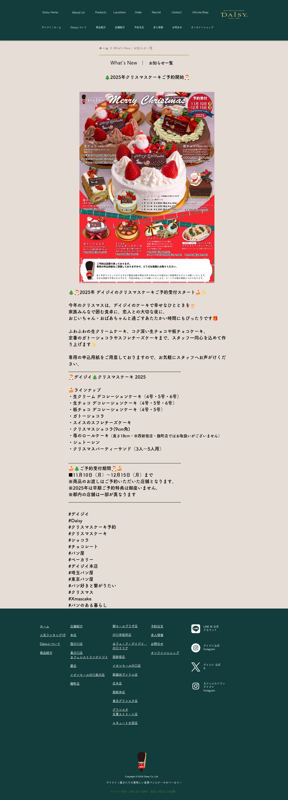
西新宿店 (118, 656)
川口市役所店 (121, 634)
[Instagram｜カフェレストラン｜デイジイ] (195, 686)
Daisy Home (50, 12)
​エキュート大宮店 (125, 722)
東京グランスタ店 (125, 700)
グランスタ (120, 709)
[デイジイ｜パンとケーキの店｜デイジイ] (195, 647)
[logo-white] (195, 666)
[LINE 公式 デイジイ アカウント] (195, 628)
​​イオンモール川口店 (126, 665)
